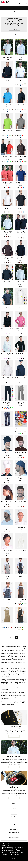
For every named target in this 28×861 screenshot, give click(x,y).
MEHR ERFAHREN (14, 736)
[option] (14, 7)
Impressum (14, 806)
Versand (14, 835)
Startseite (13, 11)
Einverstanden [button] (14, 858)
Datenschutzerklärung (14, 832)
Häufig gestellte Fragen (14, 837)
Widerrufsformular (14, 829)
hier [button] (18, 854)
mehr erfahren (14, 767)
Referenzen (13, 813)
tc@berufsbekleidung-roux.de (7, 704)
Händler (14, 819)
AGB (14, 824)
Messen (14, 811)
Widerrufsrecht (14, 827)
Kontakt (14, 808)
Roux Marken (14, 816)
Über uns (14, 803)
